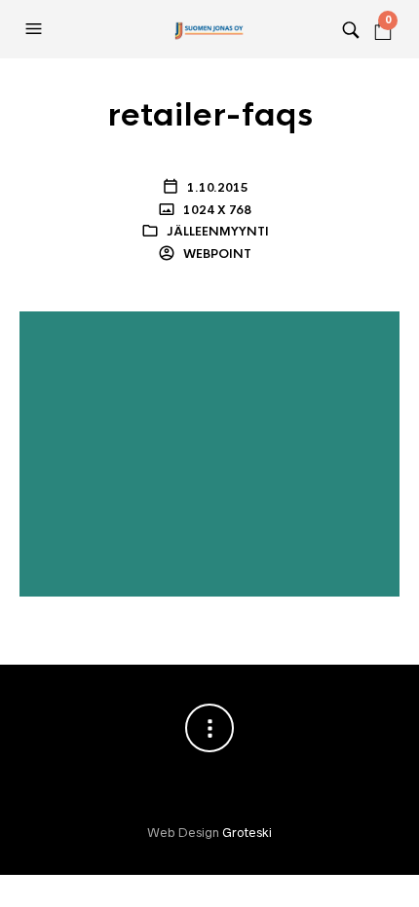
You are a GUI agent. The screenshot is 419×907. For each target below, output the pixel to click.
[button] (36, 29)
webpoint (215, 254)
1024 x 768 (215, 210)
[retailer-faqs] (209, 452)
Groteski (247, 832)
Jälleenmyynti (218, 231)
